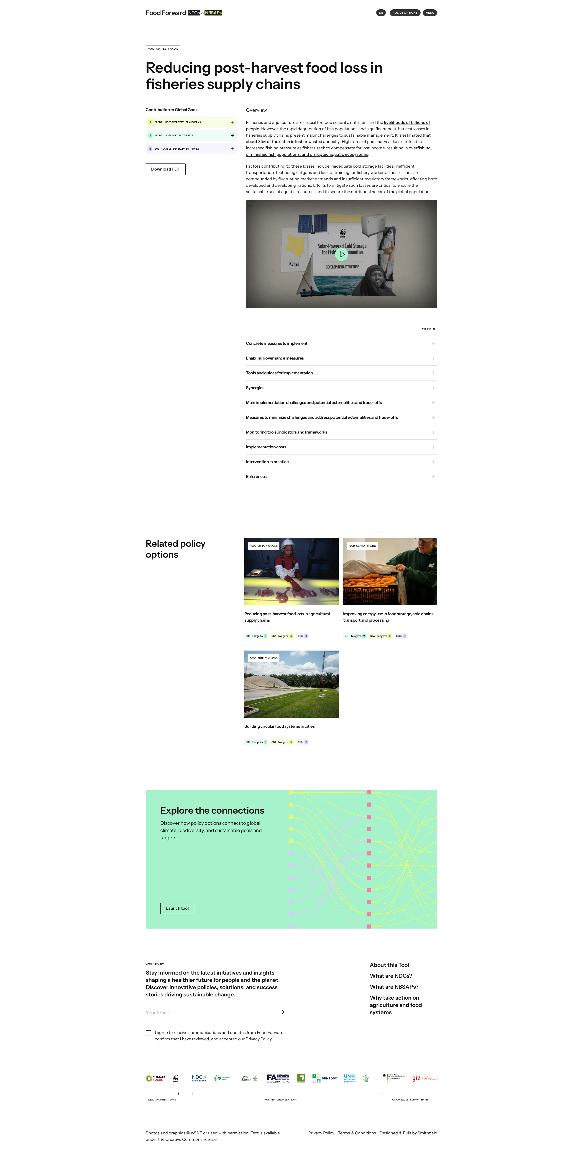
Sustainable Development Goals (174, 149)
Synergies (255, 387)
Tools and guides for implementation (279, 372)
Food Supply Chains (163, 49)
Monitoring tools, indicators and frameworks (286, 432)
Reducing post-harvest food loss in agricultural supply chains (287, 617)
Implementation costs (266, 446)
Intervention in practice (267, 461)
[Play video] (341, 254)
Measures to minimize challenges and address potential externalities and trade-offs (322, 417)
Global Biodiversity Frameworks (175, 122)
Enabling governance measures (275, 358)
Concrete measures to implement (276, 343)
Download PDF (165, 169)
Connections (291, 859)
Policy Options (405, 12)
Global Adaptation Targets (171, 135)
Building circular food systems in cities (279, 726)
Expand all (429, 329)
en (381, 12)
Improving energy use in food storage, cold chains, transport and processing (389, 617)
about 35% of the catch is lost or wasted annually (293, 141)
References (256, 476)
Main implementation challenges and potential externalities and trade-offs (314, 402)
